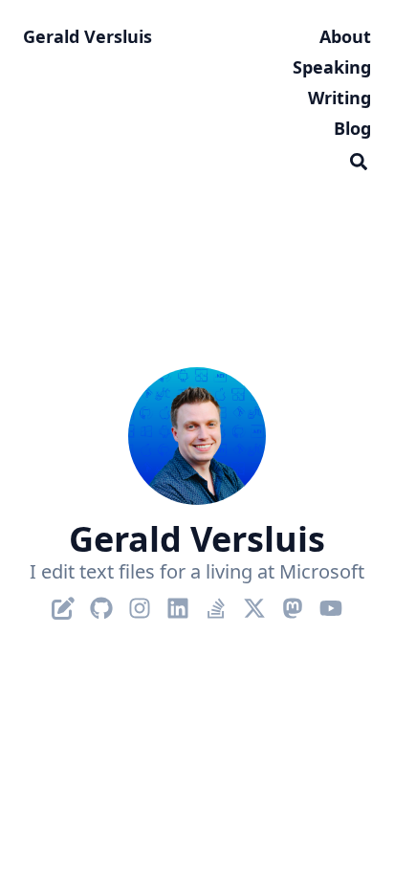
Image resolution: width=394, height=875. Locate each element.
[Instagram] (139, 604)
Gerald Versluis (87, 36)
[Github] (101, 604)
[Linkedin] (178, 604)
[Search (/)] (358, 158)
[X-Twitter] (254, 604)
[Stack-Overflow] (216, 604)
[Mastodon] (293, 604)
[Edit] (63, 604)
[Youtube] (331, 604)
